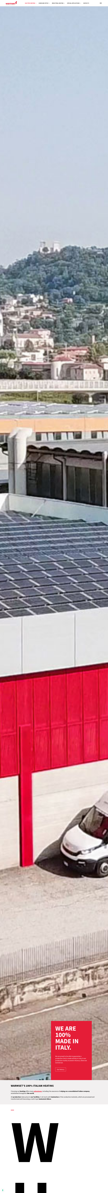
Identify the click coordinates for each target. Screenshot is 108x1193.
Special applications (73, 3)
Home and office (43, 3)
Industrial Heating (57, 3)
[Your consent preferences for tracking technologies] (2, 1190)
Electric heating (30, 3)
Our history (60, 1069)
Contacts (86, 3)
